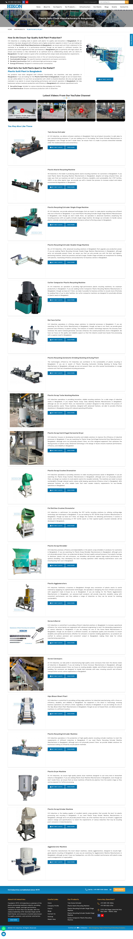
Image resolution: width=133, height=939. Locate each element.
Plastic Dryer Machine (57, 772)
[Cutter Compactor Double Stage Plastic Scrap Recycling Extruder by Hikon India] (22, 110)
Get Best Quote (57, 147)
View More (13, 920)
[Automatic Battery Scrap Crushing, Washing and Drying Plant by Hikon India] (110, 110)
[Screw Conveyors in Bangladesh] (26, 674)
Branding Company (118, 928)
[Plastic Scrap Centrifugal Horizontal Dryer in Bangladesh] (26, 448)
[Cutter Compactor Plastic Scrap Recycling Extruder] (81, 110)
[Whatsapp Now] (3, 928)
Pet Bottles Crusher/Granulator (61, 508)
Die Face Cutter (54, 320)
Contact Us (124, 7)
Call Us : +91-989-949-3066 (97, 889)
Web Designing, (94, 928)
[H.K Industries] (13, 7)
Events (114, 7)
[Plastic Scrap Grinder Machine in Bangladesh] (26, 824)
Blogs (107, 7)
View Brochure (131, 40)
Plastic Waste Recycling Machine (61, 170)
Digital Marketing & (105, 928)
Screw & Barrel (54, 621)
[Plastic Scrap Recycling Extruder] (51, 110)
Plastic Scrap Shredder (57, 546)
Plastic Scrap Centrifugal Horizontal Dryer (66, 433)
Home (38, 7)
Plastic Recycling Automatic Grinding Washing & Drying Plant (73, 358)
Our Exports (57, 7)
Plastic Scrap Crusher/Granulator (62, 471)
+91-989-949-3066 (14, 2)
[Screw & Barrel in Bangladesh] (26, 636)
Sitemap (50, 916)
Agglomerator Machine (57, 847)
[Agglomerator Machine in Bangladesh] (26, 862)
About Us (47, 7)
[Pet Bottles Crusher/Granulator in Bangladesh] (26, 523)
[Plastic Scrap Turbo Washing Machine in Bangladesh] (26, 410)
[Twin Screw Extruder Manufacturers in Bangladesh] (26, 147)
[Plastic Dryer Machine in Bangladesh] (26, 786)
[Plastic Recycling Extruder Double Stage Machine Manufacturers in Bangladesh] (26, 260)
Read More (71, 147)
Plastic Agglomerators (57, 584)
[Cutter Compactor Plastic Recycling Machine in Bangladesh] (26, 297)
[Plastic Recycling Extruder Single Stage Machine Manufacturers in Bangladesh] (26, 222)
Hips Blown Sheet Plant (57, 696)
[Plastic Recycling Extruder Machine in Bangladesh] (26, 749)
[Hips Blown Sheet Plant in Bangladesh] (26, 711)
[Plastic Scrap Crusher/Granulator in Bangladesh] (26, 485)
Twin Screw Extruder (56, 132)
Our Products (70, 7)
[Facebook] (23, 2)
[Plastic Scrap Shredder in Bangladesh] (26, 561)
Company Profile (53, 906)
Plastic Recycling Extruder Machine (62, 734)
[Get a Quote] (3, 934)
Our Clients (97, 7)
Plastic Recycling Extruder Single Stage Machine (68, 207)
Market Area (52, 919)
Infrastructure (85, 7)
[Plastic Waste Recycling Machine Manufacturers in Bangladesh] (26, 184)
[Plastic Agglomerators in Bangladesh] (26, 598)
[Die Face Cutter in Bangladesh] (26, 335)
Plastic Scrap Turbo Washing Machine (63, 395)
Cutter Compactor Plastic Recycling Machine (66, 283)
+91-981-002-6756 (107, 905)
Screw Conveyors (55, 659)
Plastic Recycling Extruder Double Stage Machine (68, 245)
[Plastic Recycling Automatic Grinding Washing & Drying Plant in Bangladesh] (26, 373)
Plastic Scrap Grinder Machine (60, 809)
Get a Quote (119, 890)
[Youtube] (26, 2)
